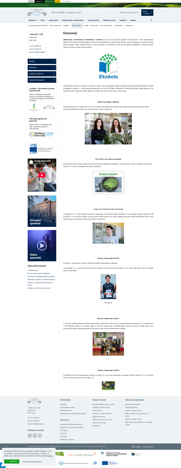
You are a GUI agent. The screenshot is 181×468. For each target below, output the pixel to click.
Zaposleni (96, 426)
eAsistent (32, 68)
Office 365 (63, 436)
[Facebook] (30, 435)
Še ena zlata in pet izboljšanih (39, 273)
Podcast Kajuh (66, 1)
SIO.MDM (63, 433)
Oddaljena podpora (67, 440)
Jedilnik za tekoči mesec (101, 407)
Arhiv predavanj (55, 25)
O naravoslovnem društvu (38, 25)
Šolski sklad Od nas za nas (102, 420)
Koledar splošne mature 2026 (103, 404)
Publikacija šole (65, 410)
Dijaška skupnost (99, 417)
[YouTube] (40, 435)
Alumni (133, 20)
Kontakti (63, 404)
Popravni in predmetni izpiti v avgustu (41, 276)
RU (135, 13)
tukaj (50, 456)
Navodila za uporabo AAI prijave (71, 427)
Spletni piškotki (100, 446)
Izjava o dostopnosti (88, 446)
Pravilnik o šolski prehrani (102, 414)
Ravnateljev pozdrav (67, 407)
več (104, 40)
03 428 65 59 (36, 49)
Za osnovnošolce (106, 25)
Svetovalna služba (99, 423)
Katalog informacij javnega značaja (73, 414)
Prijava (61, 446)
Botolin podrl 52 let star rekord (39, 288)
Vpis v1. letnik (146, 12)
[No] (53, 457)
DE (124, 13)
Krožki (86, 25)
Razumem (13, 461)
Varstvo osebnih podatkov (72, 446)
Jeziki (57, 1)
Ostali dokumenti (131, 407)
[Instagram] (35, 435)
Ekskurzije (94, 25)
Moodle (32, 61)
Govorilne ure (97, 410)
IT (138, 13)
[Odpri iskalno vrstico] (151, 20)
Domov (31, 1)
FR (128, 13)
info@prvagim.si (40, 52)
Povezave (129, 25)
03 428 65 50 (36, 46)
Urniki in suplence (36, 74)
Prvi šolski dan (33, 270)
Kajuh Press (39, 1)
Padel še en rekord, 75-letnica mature (41, 279)
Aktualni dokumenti (36, 80)
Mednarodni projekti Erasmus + (71, 424)
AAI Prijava (64, 430)
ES (131, 13)
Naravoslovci (50, 1)
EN (121, 13)
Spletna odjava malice (133, 419)
